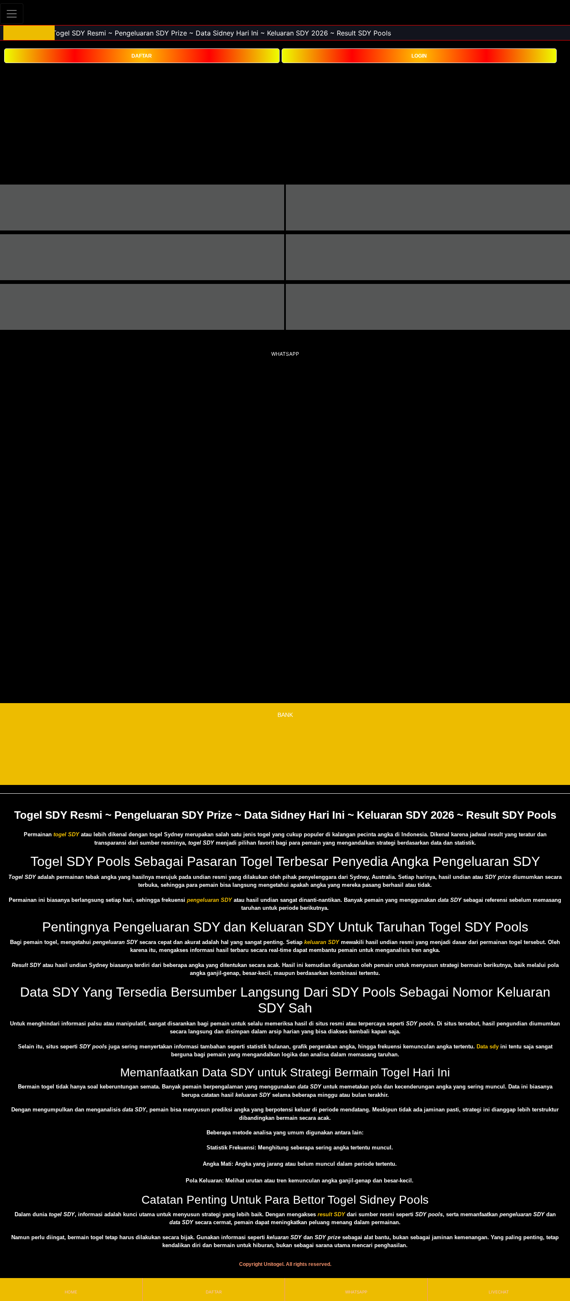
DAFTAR (141, 56)
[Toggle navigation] (11, 13)
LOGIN (419, 56)
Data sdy (488, 1046)
